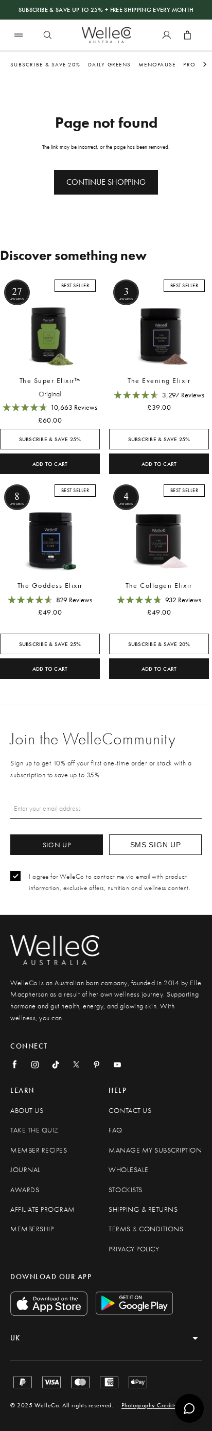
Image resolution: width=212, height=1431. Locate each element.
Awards (24, 1189)
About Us (26, 1110)
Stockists (126, 1189)
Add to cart (50, 464)
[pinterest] (97, 1064)
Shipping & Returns (143, 1209)
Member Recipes (38, 1150)
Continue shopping (106, 182)
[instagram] (35, 1064)
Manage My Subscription (155, 1150)
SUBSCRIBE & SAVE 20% (45, 64)
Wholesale (129, 1169)
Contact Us (130, 1110)
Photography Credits (148, 1405)
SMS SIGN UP (155, 845)
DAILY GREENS (109, 64)
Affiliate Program (42, 1209)
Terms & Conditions (146, 1229)
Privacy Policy (134, 1249)
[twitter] (76, 1064)
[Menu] (18, 34)
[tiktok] (55, 1064)
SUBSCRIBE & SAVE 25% (50, 439)
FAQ (115, 1130)
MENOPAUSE (156, 64)
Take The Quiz (34, 1130)
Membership (32, 1229)
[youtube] (117, 1064)
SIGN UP (57, 844)
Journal (25, 1169)
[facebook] (14, 1064)
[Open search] (47, 35)
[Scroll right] (205, 64)
